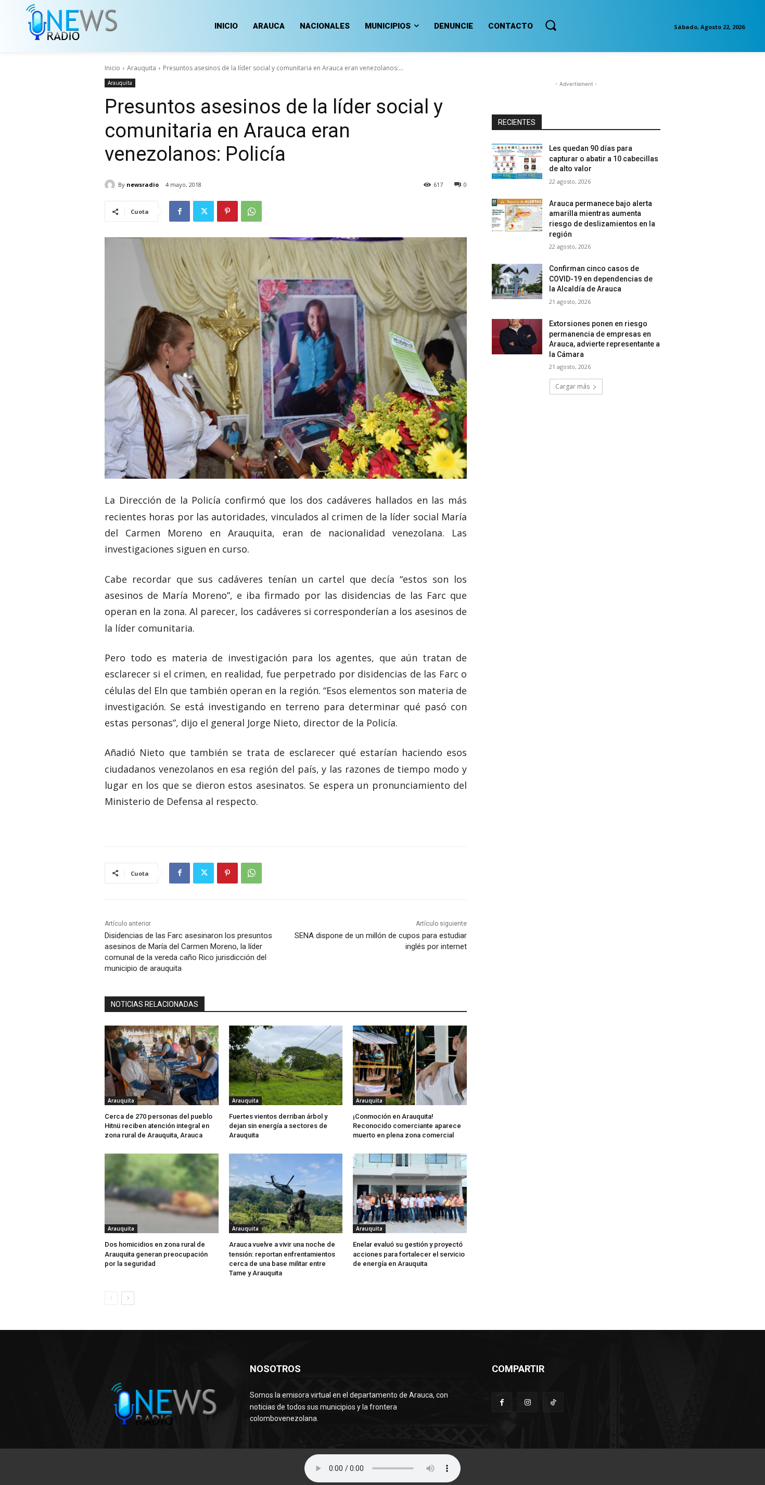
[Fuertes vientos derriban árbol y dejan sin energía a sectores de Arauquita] (286, 1065)
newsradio (142, 184)
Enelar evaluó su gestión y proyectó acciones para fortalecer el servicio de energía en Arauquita (409, 1253)
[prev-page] (111, 1298)
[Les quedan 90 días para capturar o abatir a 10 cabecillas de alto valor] (517, 161)
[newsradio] (111, 185)
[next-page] (127, 1298)
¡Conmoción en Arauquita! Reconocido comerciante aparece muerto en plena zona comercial (407, 1125)
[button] (550, 25)
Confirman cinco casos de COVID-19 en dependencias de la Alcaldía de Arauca (601, 278)
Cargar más (572, 386)
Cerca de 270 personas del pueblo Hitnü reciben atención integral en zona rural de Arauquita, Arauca (158, 1125)
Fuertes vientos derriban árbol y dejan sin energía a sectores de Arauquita (278, 1125)
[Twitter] (203, 211)
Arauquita (141, 67)
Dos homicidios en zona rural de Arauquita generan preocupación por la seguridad (156, 1253)
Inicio (112, 67)
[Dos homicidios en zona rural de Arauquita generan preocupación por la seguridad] (162, 1193)
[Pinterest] (227, 211)
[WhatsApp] (251, 211)
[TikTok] (553, 1402)
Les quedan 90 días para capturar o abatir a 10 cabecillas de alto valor (603, 158)
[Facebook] (179, 211)
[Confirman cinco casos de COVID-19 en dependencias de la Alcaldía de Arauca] (517, 281)
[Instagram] (527, 1402)
